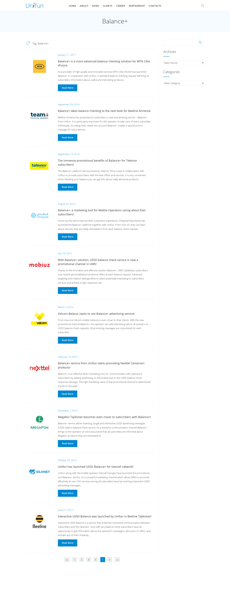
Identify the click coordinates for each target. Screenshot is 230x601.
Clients (107, 5)
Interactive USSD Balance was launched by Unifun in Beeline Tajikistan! (104, 516)
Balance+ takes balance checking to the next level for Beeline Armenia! (104, 111)
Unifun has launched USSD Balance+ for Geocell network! (95, 466)
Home (72, 5)
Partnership (137, 5)
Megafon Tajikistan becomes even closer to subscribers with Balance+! (104, 417)
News (95, 5)
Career (120, 5)
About (84, 5)
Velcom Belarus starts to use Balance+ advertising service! (96, 314)
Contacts (155, 5)
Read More (67, 87)
